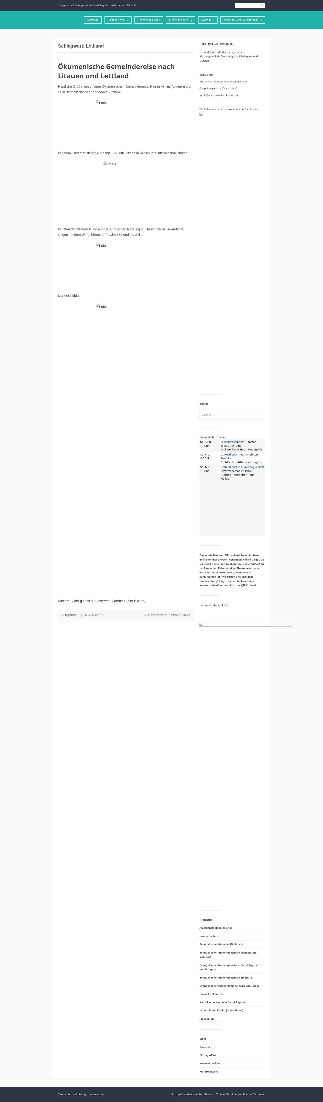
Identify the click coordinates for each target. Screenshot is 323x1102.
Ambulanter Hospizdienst (215, 927)
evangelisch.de (209, 935)
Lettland (174, 614)
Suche (262, 5)
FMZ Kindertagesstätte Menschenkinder (223, 81)
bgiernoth (70, 614)
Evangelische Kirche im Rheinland (221, 944)
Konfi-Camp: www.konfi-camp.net (219, 95)
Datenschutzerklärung (72, 1094)
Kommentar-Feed (210, 1063)
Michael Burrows (253, 1094)
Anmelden (205, 1046)
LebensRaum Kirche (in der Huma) (221, 1010)
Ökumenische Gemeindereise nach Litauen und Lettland (116, 71)
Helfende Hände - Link (213, 605)
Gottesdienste (116, 19)
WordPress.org (208, 1071)
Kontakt (206, 19)
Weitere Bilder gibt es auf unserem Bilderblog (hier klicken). (102, 601)
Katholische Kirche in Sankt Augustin (223, 1002)
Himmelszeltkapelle (211, 994)
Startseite (93, 19)
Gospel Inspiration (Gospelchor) (218, 88)
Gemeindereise (157, 614)
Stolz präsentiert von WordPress (191, 1094)
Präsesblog (206, 1018)
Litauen (186, 614)
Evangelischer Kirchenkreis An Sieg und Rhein (229, 985)
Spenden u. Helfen (149, 19)
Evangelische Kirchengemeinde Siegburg (225, 977)
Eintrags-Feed (208, 1055)
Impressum (97, 1094)
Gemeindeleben (178, 19)
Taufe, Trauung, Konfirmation (241, 19)
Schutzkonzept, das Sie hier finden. (237, 109)
